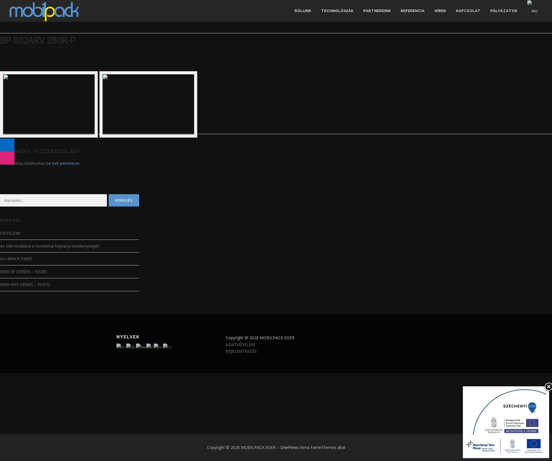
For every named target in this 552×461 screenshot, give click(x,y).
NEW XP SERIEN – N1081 (23, 271)
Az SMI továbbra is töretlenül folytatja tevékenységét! (49, 246)
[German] (131, 346)
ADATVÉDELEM (240, 344)
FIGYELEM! (10, 233)
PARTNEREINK (377, 11)
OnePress (289, 447)
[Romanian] (158, 346)
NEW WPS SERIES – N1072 (25, 284)
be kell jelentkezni (63, 163)
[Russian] (167, 346)
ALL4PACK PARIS (16, 258)
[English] (121, 346)
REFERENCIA (413, 11)
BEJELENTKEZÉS (241, 351)
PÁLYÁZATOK (504, 11)
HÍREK (440, 11)
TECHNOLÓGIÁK (337, 11)
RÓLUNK (303, 11)
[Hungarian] (532, 11)
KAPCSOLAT (468, 11)
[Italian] (150, 346)
